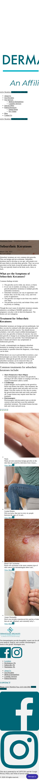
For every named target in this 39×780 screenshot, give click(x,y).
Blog (6, 113)
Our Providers (9, 98)
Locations (7, 661)
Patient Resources (10, 107)
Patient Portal (13, 109)
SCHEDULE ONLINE (19, 92)
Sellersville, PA (9, 665)
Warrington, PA (9, 667)
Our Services (8, 100)
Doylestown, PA (10, 663)
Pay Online (12, 111)
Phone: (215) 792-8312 (8, 687)
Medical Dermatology (16, 102)
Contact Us (8, 115)
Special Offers (9, 106)
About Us (7, 96)
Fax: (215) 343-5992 (23, 687)
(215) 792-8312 (5, 92)
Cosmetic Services (15, 104)
